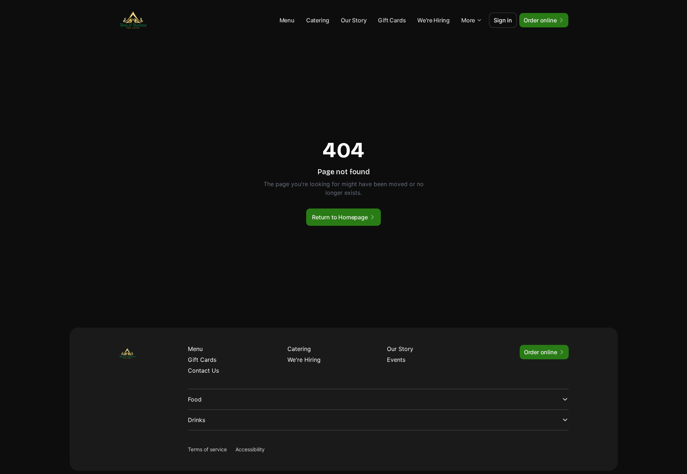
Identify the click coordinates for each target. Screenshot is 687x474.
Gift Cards (392, 20)
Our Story (353, 20)
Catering (317, 20)
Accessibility (250, 449)
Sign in (503, 20)
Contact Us (203, 370)
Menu (287, 20)
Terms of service (207, 449)
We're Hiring (433, 20)
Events (396, 359)
